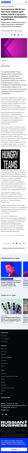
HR (2, 393)
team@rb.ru (4, 410)
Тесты (3, 366)
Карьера (3, 385)
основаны (4, 222)
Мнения (3, 354)
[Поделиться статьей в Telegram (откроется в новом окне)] (11, 34)
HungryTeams (13, 98)
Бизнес (3, 382)
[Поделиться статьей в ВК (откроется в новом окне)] (14, 34)
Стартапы (11, 6)
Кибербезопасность (7, 388)
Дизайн (3, 390)
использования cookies (8, 442)
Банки (3, 379)
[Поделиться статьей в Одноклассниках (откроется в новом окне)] (18, 34)
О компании (5, 338)
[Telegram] (2, 414)
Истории (3, 351)
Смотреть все (5, 397)
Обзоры (3, 360)
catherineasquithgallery (17, 235)
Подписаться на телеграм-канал (13, 248)
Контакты (4, 341)
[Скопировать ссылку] (21, 34)
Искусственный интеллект (9, 376)
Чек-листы (4, 363)
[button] (26, 2)
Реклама (4, 373)
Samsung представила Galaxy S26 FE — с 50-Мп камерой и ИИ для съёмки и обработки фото (11, 319)
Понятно (14, 449)
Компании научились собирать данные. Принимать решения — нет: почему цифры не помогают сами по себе (11, 283)
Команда (4, 335)
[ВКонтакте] (6, 414)
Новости (4, 6)
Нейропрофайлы (6, 357)
